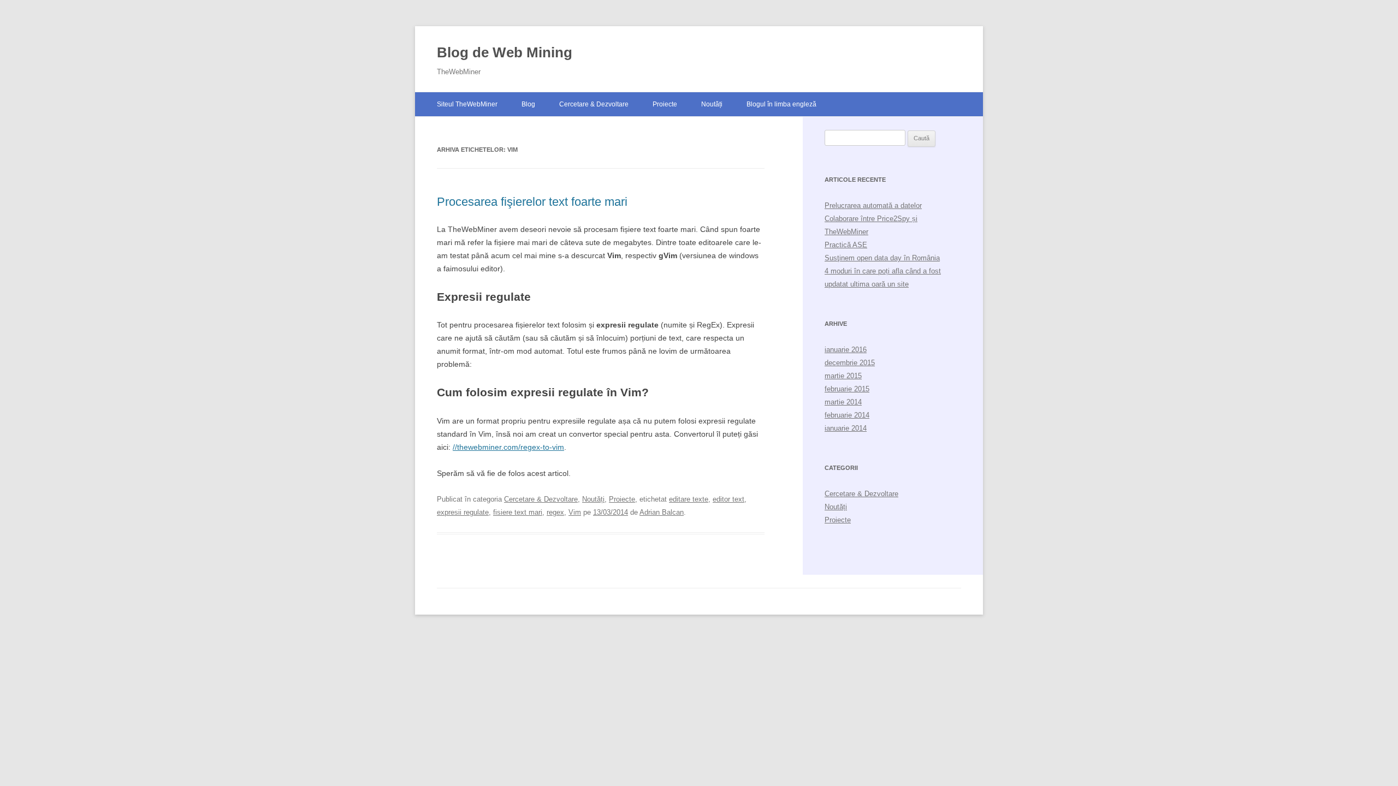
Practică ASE (846, 245)
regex (555, 512)
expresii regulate (463, 512)
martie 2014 (843, 402)
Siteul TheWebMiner (467, 104)
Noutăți (711, 104)
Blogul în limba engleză (781, 104)
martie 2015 (843, 376)
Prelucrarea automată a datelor (873, 205)
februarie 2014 (847, 415)
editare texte (688, 499)
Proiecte (665, 104)
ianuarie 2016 (846, 350)
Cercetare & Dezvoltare (594, 104)
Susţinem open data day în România (882, 258)
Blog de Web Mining (504, 52)
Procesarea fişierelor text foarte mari (532, 202)
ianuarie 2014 (846, 428)
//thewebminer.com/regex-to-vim (508, 447)
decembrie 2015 (850, 363)
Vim (574, 512)
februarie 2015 (847, 389)
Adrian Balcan (661, 512)
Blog (528, 104)
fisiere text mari (517, 512)
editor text (728, 499)
